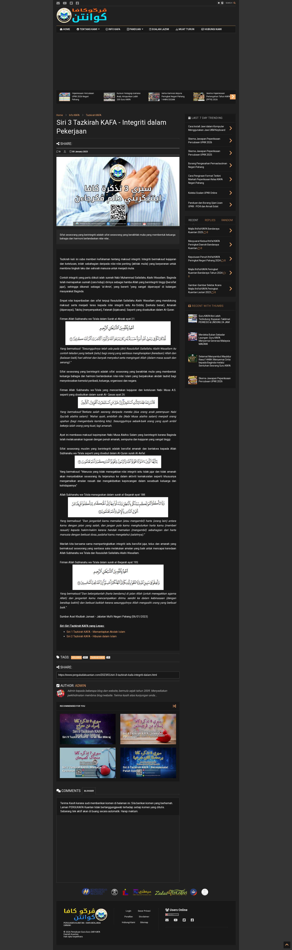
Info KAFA (74, 115)
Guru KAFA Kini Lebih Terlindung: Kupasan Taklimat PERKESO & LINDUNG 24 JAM (214, 319)
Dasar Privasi (144, 911)
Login (128, 911)
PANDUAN (135, 29)
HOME (66, 29)
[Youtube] (65, 3)
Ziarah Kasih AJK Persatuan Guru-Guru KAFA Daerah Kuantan (216, 96)
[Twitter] (71, 3)
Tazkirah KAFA (93, 115)
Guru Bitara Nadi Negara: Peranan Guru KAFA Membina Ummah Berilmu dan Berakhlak (83, 95)
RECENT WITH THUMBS (207, 305)
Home (59, 115)
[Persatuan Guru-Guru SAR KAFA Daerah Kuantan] (81, 21)
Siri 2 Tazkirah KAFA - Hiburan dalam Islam (92, 636)
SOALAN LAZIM (160, 29)
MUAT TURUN (186, 29)
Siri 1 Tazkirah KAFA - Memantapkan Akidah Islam (96, 631)
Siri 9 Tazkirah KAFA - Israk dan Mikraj (86, 737)
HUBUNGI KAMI (213, 29)
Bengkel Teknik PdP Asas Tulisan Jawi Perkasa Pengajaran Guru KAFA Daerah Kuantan (128, 95)
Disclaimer (144, 917)
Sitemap (144, 922)
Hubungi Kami (128, 922)
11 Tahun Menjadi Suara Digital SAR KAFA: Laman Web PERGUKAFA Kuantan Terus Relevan (174, 95)
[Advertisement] (174, 15)
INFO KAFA (114, 29)
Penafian (128, 917)
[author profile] (65, 151)
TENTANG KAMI (88, 29)
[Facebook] (77, 3)
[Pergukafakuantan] (58, 3)
